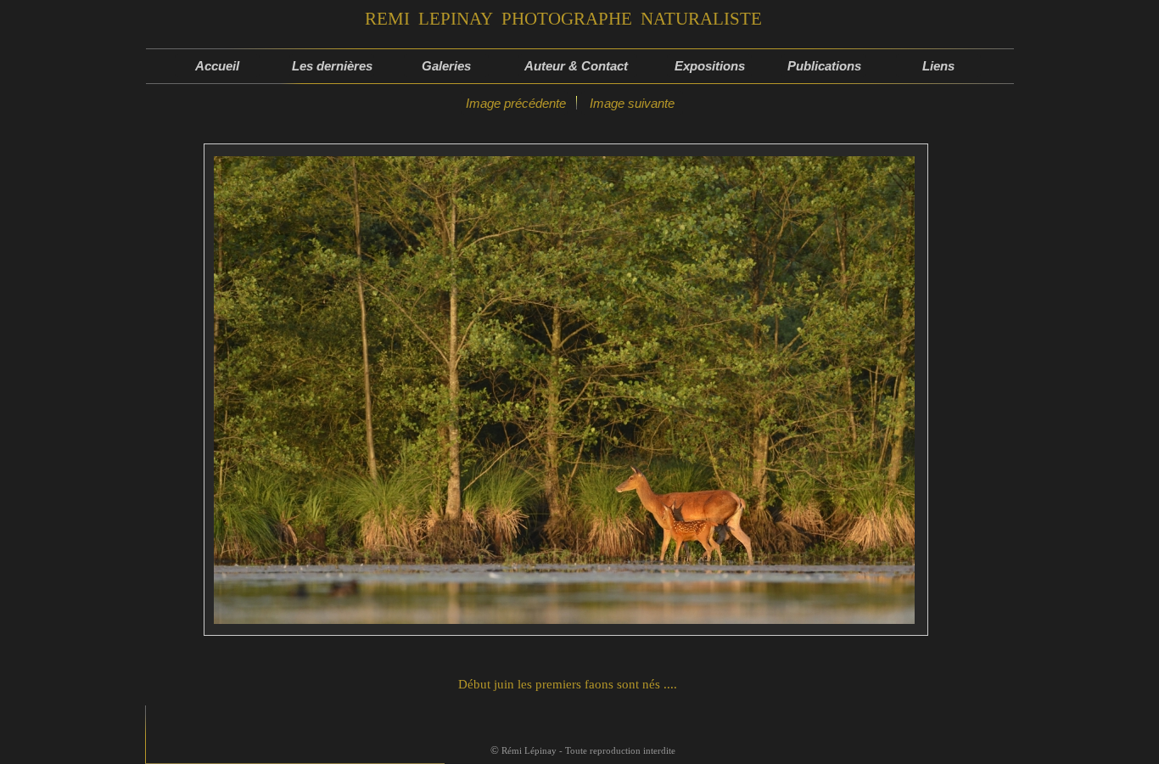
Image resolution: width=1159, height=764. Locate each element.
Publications (824, 66)
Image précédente (514, 103)
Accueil (217, 66)
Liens (938, 66)
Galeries (446, 66)
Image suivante (632, 103)
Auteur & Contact (577, 66)
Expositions (710, 66)
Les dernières (332, 66)
